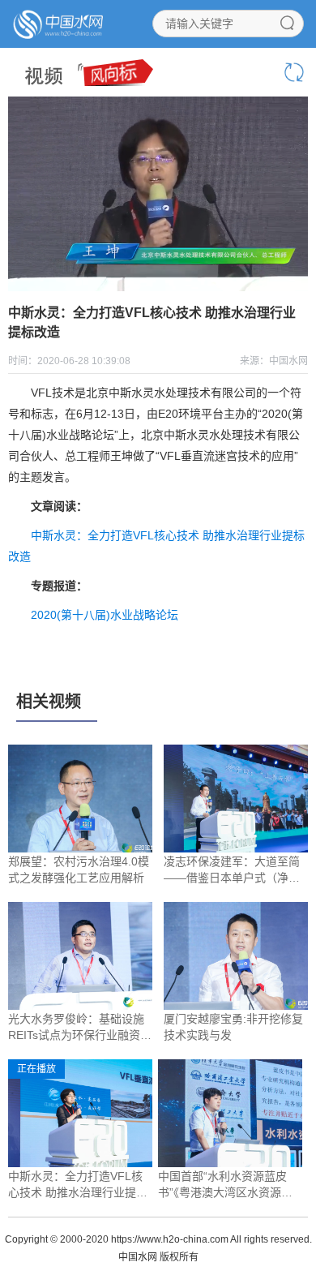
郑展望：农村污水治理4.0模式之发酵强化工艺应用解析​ (78, 869)
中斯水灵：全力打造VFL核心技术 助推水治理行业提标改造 (77, 1185)
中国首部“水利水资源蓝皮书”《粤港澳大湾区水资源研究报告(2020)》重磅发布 (225, 1185)
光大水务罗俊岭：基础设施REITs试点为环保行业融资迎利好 (80, 1027)
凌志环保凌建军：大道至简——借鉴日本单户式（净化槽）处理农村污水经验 (232, 870)
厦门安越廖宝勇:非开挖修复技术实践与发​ (233, 1026)
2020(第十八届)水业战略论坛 (104, 614)
